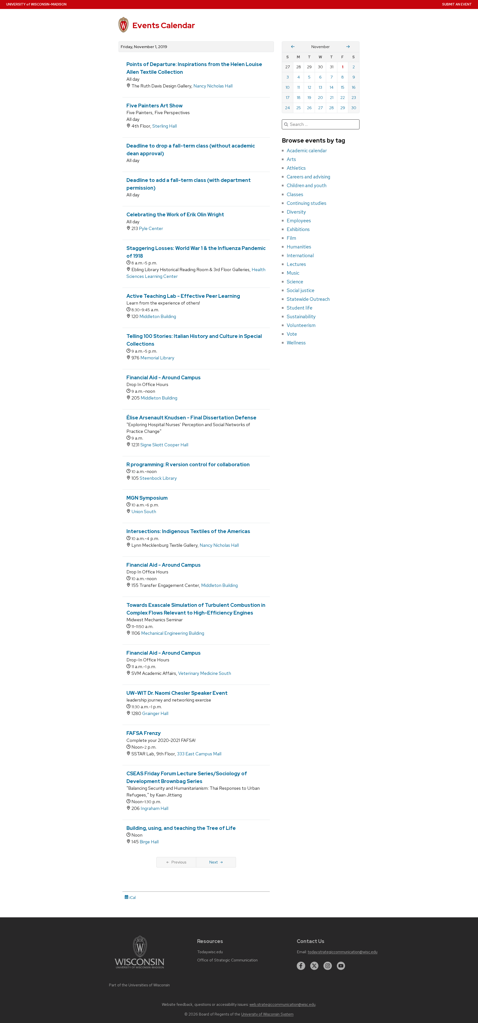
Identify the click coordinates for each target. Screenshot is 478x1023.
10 (288, 87)
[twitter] (314, 966)
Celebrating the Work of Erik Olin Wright (175, 214)
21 (331, 97)
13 (320, 87)
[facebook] (301, 966)
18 (298, 97)
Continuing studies (306, 203)
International (300, 255)
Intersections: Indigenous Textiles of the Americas (188, 531)
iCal (132, 897)
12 (309, 87)
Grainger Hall (155, 713)
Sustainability (301, 316)
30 (353, 107)
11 (298, 87)
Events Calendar (163, 25)
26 (309, 107)
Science (295, 281)
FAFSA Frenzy (143, 733)
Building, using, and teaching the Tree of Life (181, 828)
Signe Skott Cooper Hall (164, 445)
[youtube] (341, 966)
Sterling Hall (164, 126)
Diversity (296, 212)
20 (320, 97)
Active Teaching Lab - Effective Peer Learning (183, 296)
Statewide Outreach (308, 299)
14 (332, 87)
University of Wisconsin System (267, 1014)
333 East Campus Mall (199, 754)
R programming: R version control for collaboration (188, 464)
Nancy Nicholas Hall (213, 86)
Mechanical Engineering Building (172, 633)
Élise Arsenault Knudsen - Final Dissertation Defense (191, 417)
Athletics (296, 168)
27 (320, 107)
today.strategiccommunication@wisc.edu (342, 951)
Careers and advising (308, 176)
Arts (291, 159)
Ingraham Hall (154, 808)
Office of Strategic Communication (227, 960)
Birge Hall (149, 842)
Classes (295, 194)
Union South (143, 511)
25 (298, 107)
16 (354, 87)
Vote (292, 334)
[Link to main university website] (139, 969)
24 (287, 107)
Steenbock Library (158, 478)
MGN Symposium (147, 498)
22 (342, 97)
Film (291, 238)
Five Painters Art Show (154, 105)
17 (288, 97)
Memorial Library (157, 358)
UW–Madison (36, 4)
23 (354, 97)
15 (342, 87)
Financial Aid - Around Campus (163, 377)
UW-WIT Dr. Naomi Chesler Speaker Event (177, 693)
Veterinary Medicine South (204, 673)
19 (309, 97)
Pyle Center (151, 228)
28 (331, 107)
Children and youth (306, 185)
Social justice (300, 290)
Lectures (296, 264)
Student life (299, 308)
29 (342, 107)
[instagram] (327, 966)
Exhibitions (298, 229)
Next (213, 862)
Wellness (296, 342)
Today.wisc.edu (210, 951)
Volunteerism (301, 325)
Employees (299, 220)
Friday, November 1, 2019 (144, 47)
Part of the (139, 985)
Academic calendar (307, 150)
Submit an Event (457, 4)
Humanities (299, 246)
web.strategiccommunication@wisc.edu (282, 1004)
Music (293, 273)
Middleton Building (157, 316)
